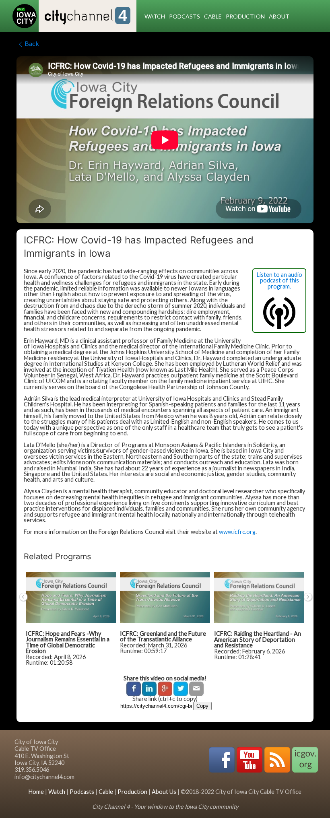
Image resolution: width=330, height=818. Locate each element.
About (279, 16)
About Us (164, 791)
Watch (154, 16)
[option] (71, 623)
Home (36, 791)
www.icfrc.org (237, 531)
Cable (213, 16)
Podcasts (184, 16)
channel (86, 16)
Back (32, 43)
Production (245, 16)
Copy (202, 706)
